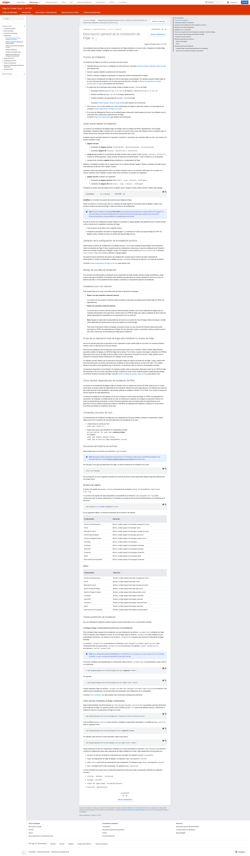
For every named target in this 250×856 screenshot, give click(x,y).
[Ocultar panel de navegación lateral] (23, 852)
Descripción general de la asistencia (113, 829)
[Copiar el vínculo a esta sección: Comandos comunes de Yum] (114, 413)
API (71, 2)
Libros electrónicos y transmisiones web (41, 836)
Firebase (71, 844)
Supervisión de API (51, 2)
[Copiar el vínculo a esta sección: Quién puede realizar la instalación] (118, 124)
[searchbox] (13, 18)
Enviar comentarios (158, 34)
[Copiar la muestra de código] (165, 192)
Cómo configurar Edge (97, 695)
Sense (64, 2)
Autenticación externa (92, 12)
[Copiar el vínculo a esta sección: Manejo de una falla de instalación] (118, 270)
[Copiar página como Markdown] (93, 38)
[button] (11, 26)
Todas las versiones (9, 12)
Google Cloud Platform (84, 844)
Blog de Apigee (180, 833)
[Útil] (162, 29)
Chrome (61, 844)
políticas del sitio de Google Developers (133, 810)
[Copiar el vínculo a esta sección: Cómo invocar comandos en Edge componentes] (127, 701)
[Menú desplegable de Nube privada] (40, 2)
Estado (104, 833)
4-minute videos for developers (185, 829)
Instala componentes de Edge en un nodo (107, 109)
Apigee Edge (21, 2)
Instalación (26, 12)
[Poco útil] (165, 29)
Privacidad (32, 852)
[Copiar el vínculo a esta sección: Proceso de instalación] (107, 57)
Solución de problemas (84, 2)
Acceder (245, 2)
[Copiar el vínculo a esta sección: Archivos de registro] (103, 485)
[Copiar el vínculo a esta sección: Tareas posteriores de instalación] (118, 617)
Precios (112, 2)
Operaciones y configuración (46, 12)
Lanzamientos (100, 2)
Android (53, 844)
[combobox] (214, 2)
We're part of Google (35, 826)
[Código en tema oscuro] (163, 192)
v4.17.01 (28, 8)
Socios (31, 833)
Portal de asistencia (108, 836)
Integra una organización (101, 117)
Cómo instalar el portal (70, 12)
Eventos (31, 829)
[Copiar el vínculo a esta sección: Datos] (90, 566)
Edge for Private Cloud (12, 8)
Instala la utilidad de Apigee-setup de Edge (151, 66)
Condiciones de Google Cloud (60, 852)
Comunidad (122, 2)
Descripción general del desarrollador (187, 826)
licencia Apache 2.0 (91, 810)
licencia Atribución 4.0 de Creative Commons (135, 808)
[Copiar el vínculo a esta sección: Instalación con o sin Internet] (114, 286)
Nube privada (33, 2)
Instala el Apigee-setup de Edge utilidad (111, 103)
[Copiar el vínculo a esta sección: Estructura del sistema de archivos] (119, 446)
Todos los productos (101, 844)
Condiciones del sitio (43, 852)
